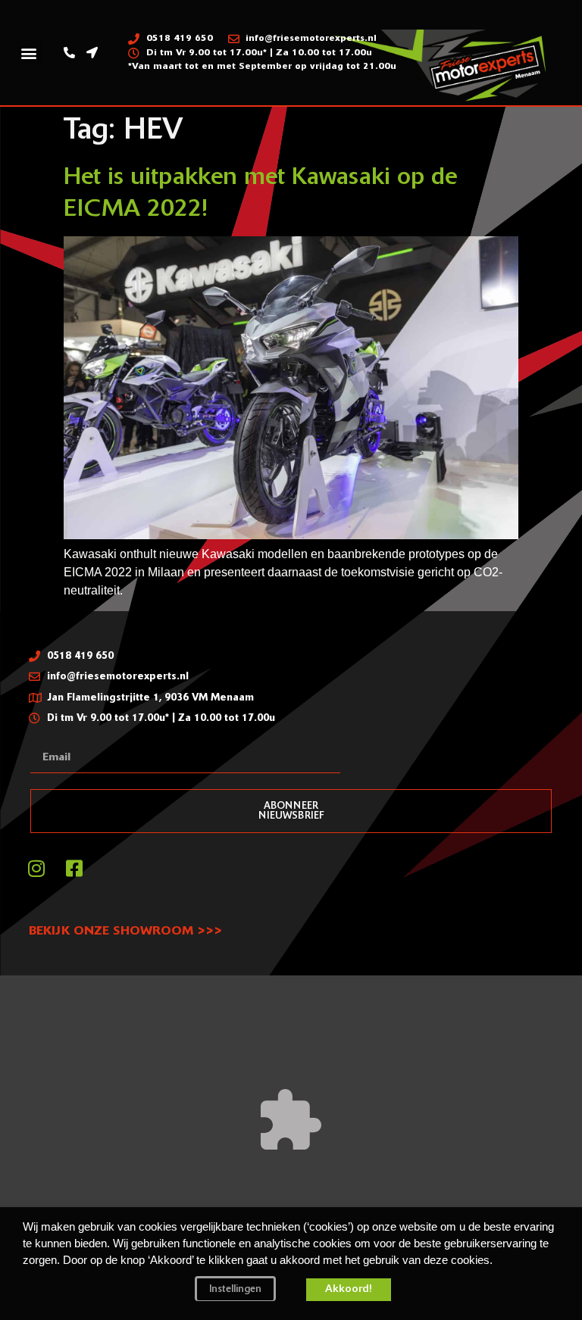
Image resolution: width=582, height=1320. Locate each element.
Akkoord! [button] (348, 1289)
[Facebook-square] (74, 869)
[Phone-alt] (69, 53)
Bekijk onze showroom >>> (125, 931)
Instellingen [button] (235, 1289)
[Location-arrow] (92, 53)
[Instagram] (36, 869)
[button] (29, 52)
